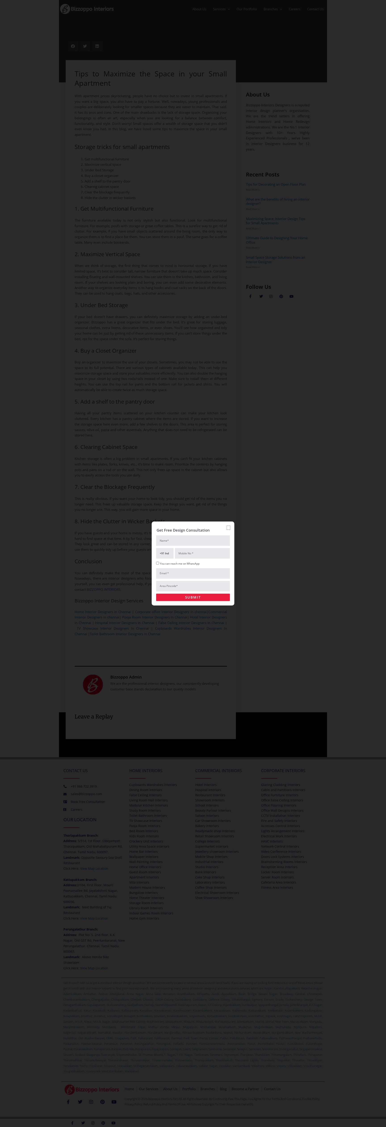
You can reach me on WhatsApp (179, 564)
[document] (193, 563)
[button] (228, 527)
